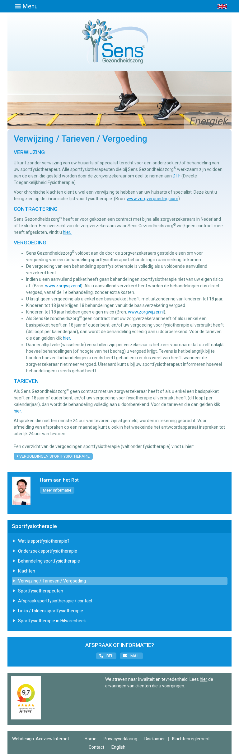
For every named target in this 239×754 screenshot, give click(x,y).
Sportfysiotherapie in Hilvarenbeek (52, 620)
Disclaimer (154, 738)
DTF (176, 175)
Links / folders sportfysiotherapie (50, 610)
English (118, 747)
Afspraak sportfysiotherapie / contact (55, 600)
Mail (135, 655)
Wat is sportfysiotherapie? (43, 541)
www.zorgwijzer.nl (63, 285)
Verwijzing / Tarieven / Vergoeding (52, 580)
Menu (29, 6)
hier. (67, 232)
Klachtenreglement (191, 738)
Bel (109, 655)
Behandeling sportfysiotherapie (49, 560)
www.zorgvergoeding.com (152, 198)
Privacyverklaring (120, 738)
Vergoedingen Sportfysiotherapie (54, 456)
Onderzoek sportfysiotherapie (47, 551)
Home (90, 738)
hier (203, 679)
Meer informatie (57, 490)
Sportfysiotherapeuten (40, 590)
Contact (96, 747)
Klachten (26, 570)
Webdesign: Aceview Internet (40, 738)
